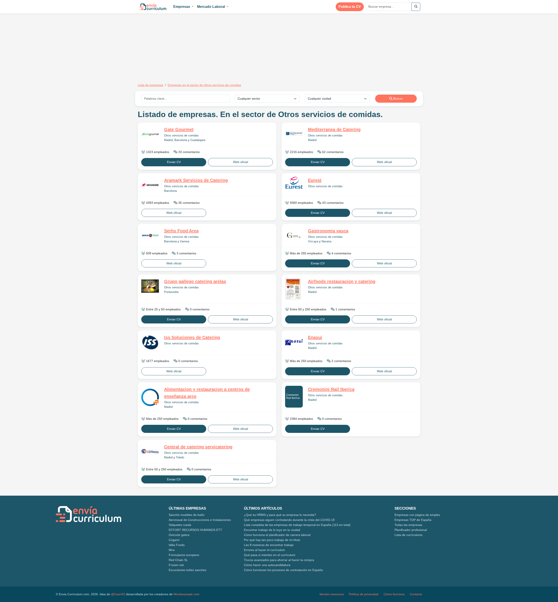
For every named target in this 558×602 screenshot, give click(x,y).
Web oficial (240, 162)
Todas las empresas (408, 525)
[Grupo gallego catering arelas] (150, 285)
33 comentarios (188, 152)
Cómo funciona (394, 594)
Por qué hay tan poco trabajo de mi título (272, 540)
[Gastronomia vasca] (294, 235)
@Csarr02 (118, 594)
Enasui (315, 337)
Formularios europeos (184, 555)
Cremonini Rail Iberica (293, 396)
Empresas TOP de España (413, 520)
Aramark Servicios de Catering (196, 180)
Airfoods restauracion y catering (341, 281)
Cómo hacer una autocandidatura (267, 565)
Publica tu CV (350, 7)
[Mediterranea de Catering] (294, 134)
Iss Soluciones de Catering (192, 337)
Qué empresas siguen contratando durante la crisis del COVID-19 (289, 520)
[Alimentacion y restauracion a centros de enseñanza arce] (150, 397)
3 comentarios (186, 253)
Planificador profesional (411, 530)
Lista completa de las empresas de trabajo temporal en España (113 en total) (297, 525)
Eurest (315, 180)
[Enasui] (294, 342)
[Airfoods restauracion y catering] (294, 289)
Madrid (168, 140)
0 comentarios (199, 309)
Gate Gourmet (179, 129)
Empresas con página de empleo (417, 515)
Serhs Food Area (181, 230)
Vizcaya (313, 241)
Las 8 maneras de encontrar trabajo (269, 545)
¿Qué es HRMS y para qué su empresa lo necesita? (280, 515)
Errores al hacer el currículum (264, 550)
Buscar (397, 98)
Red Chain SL (178, 560)
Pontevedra (171, 292)
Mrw (172, 550)
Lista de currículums (408, 535)
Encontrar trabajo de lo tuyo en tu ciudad (272, 530)
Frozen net (176, 565)
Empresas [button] (182, 7)
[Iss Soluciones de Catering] (150, 343)
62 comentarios (332, 152)
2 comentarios (341, 361)
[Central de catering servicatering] (150, 451)
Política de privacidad (363, 594)
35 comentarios (188, 202)
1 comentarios (345, 309)
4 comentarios (341, 253)
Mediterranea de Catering (334, 129)
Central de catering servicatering (198, 446)
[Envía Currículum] (153, 7)
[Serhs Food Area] (150, 235)
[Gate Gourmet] (150, 134)
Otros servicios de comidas (181, 135)
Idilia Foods (177, 545)
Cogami (174, 540)
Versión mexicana (331, 594)
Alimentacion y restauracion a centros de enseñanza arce (207, 393)
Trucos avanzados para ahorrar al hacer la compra (279, 560)
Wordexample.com (186, 594)
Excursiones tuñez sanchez (187, 570)
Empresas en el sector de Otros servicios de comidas (204, 85)
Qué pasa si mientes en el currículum (269, 555)
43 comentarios (332, 202)
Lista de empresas (150, 85)
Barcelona (180, 140)
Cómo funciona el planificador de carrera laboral (277, 535)
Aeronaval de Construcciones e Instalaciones (200, 520)
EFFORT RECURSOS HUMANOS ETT (195, 530)
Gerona (184, 241)
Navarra (326, 241)
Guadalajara (197, 140)
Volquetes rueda (180, 525)
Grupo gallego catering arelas (195, 281)
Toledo (180, 457)
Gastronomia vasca (328, 230)
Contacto (416, 594)
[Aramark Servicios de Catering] (150, 184)
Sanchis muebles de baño (186, 515)
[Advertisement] (174, 45)
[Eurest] (294, 183)
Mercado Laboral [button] (211, 7)
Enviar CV (174, 162)
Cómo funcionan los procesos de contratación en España (283, 570)
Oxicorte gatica (179, 535)
